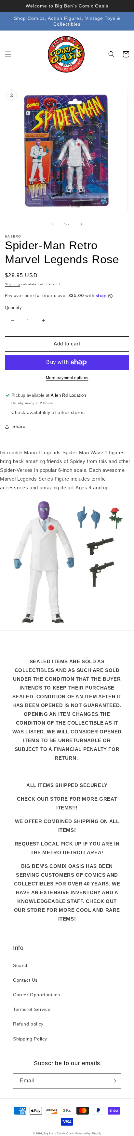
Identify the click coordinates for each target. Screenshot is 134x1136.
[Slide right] (81, 224)
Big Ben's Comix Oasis (59, 1133)
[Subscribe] (113, 1081)
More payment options (67, 378)
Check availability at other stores (48, 412)
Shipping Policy (30, 1038)
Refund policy (28, 1023)
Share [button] (19, 426)
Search (21, 965)
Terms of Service (32, 1009)
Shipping (12, 284)
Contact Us (25, 980)
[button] (8, 54)
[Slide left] (53, 224)
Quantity (13, 307)
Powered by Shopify (88, 1133)
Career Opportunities (36, 994)
